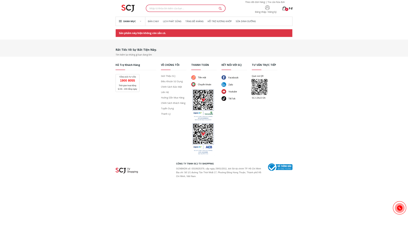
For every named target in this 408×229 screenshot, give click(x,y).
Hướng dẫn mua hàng (172, 97)
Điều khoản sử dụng (172, 81)
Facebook (233, 77)
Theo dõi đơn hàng (255, 1)
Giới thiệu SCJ (168, 75)
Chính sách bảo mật (171, 86)
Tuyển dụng (167, 108)
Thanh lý (166, 113)
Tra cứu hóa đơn (276, 1)
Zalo (230, 84)
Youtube (232, 91)
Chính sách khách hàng (173, 102)
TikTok (231, 98)
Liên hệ (165, 92)
